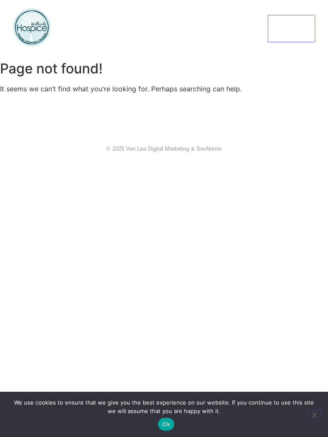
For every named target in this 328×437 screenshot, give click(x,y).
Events (197, 16)
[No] (314, 414)
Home (71, 16)
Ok (166, 424)
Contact (161, 40)
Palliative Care (153, 16)
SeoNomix (209, 149)
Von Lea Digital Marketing (157, 149)
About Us (105, 16)
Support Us (236, 16)
